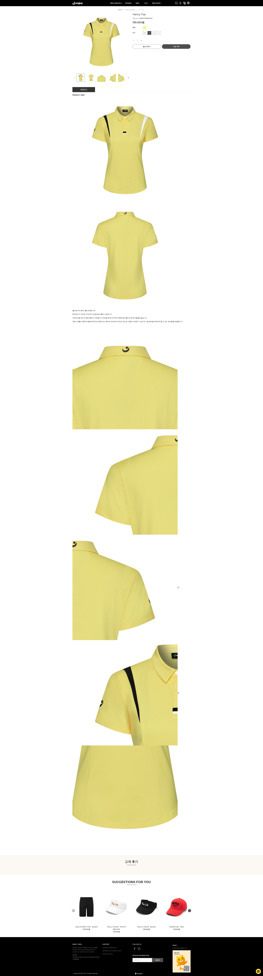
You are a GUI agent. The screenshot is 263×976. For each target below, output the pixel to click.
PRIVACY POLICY (108, 954)
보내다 (157, 960)
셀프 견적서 (147, 46)
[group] (101, 42)
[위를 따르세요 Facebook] (135, 949)
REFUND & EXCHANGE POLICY (112, 951)
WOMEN (128, 3)
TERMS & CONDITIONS (109, 947)
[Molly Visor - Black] (147, 907)
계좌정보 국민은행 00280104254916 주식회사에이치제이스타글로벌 (86, 957)
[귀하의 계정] (180, 3)
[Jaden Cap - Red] (177, 907)
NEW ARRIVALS (116, 3)
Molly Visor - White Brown (116, 928)
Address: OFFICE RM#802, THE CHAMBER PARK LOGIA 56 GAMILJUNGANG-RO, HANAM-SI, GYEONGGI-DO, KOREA (85, 950)
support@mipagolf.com (180, 948)
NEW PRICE (156, 3)
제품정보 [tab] (83, 90)
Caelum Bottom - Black (86, 927)
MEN (137, 3)
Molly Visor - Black (146, 927)
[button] (128, 78)
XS (145, 33)
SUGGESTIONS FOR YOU (131, 882)
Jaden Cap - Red (176, 927)
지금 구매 (176, 46)
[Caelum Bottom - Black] (86, 907)
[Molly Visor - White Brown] (117, 907)
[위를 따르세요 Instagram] (139, 949)
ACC (146, 3)
